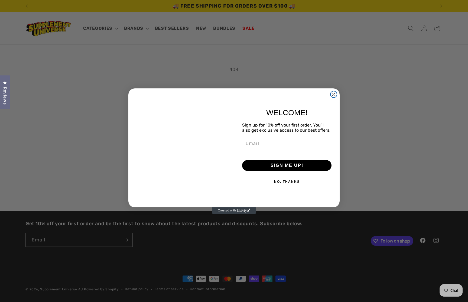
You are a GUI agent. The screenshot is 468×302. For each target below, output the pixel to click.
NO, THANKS (287, 182)
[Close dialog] (333, 94)
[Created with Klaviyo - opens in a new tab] (234, 210)
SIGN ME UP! (287, 165)
